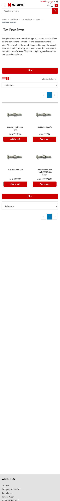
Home (4, 20)
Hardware (14, 20)
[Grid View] (7, 79)
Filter (30, 71)
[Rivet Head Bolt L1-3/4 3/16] (15, 116)
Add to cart (15, 139)
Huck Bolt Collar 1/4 (45, 127)
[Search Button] (55, 11)
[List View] (4, 79)
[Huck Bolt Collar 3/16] (15, 158)
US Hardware (27, 20)
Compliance (7, 493)
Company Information (11, 489)
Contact (5, 486)
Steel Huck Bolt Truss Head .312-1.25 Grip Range (45, 172)
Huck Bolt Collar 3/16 (15, 170)
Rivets (38, 20)
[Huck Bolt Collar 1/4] (44, 116)
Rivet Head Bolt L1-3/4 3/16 (15, 129)
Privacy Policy (8, 497)
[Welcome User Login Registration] (48, 5)
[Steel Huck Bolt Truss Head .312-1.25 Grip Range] (45, 158)
